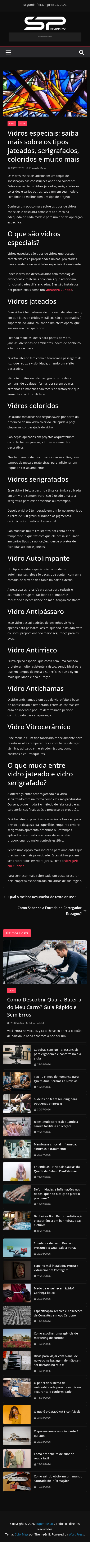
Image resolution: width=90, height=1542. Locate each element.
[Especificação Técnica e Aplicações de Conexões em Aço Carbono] (17, 1316)
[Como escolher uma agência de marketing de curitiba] (17, 1339)
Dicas (22, 123)
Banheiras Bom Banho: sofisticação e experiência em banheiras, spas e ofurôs (58, 1220)
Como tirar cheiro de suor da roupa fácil (54, 1456)
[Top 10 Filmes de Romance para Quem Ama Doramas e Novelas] (17, 1082)
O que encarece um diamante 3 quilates (56, 1433)
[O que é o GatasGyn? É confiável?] (17, 1414)
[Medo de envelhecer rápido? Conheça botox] (17, 1294)
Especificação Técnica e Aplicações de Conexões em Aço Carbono (58, 1313)
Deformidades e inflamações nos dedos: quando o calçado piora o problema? (57, 1193)
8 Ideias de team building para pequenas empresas (55, 1101)
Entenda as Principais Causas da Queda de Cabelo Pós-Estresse (57, 1169)
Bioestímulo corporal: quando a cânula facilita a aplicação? (56, 1124)
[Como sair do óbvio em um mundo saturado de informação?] (17, 1482)
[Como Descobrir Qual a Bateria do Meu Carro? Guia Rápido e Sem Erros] (45, 962)
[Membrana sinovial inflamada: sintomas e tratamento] (17, 1150)
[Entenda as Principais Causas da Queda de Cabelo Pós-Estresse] (17, 1172)
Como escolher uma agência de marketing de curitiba (56, 1335)
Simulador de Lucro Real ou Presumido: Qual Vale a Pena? (55, 1245)
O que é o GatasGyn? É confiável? (57, 1412)
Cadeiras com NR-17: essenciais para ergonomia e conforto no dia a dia (57, 1054)
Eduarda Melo (37, 168)
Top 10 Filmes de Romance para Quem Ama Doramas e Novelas (56, 1079)
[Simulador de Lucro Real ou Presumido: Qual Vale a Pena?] (17, 1249)
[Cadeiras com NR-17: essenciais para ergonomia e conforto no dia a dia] (17, 1057)
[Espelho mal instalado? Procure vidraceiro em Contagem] (17, 1271)
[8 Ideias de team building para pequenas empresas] (17, 1104)
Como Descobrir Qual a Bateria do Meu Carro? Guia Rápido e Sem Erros (44, 1007)
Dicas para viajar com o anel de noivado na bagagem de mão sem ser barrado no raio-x (57, 1360)
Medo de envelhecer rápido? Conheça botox (54, 1290)
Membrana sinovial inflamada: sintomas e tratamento (55, 1146)
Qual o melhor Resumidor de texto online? (42, 897)
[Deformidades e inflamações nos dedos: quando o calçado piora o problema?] (17, 1197)
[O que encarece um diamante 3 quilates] (17, 1437)
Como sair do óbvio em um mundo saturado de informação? (58, 1478)
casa (11, 123)
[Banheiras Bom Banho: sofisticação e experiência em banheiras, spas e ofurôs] (17, 1223)
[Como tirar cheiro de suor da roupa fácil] (17, 1459)
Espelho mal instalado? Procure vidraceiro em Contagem (56, 1268)
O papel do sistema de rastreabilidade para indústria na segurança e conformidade (57, 1387)
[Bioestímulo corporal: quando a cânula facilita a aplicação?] (17, 1127)
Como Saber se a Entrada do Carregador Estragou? (50, 910)
